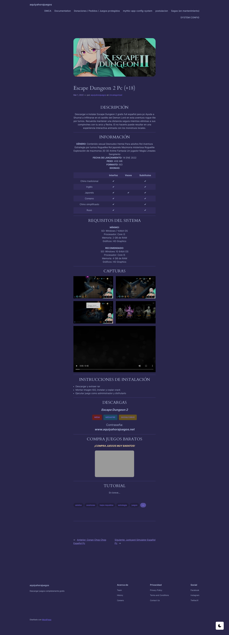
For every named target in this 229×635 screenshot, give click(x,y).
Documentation (62, 11)
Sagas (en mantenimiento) (185, 11)
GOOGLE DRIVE (128, 417)
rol (143, 505)
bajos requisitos (106, 505)
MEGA (97, 417)
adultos (78, 505)
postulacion (161, 11)
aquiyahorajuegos (41, 4)
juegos (134, 505)
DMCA (47, 11)
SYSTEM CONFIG (189, 17)
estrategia (122, 505)
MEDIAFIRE (110, 417)
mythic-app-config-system (137, 11)
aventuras (90, 505)
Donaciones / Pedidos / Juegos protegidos (97, 11)
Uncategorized (115, 95)
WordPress (46, 619)
